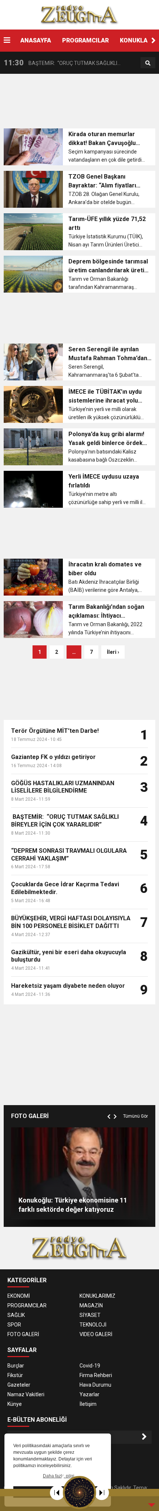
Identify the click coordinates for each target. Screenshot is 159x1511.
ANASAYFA (35, 40)
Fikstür (15, 1375)
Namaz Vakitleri (25, 1394)
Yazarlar (89, 1394)
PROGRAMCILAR (85, 40)
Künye (14, 1404)
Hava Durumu (95, 1385)
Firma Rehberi (96, 1375)
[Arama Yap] (147, 63)
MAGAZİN (91, 1305)
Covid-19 (90, 1366)
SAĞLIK (16, 1315)
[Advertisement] (81, 103)
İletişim (88, 1404)
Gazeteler (18, 1385)
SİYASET (90, 1315)
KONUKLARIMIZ (97, 1296)
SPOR (14, 1325)
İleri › (113, 652)
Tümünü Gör (135, 1116)
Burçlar (15, 1366)
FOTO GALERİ (23, 1334)
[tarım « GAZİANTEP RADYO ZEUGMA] (79, 14)
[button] (153, 41)
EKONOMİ (18, 1296)
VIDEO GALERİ (96, 1334)
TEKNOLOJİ (93, 1325)
